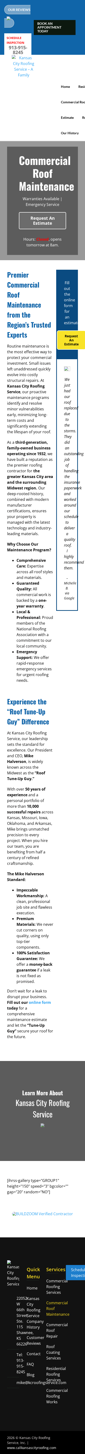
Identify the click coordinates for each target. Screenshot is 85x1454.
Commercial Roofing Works (51, 1396)
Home (31, 1288)
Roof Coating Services (51, 1352)
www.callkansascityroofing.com (31, 1447)
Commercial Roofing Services (51, 1286)
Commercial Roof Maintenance (51, 1308)
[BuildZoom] (42, 1213)
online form (40, 1002)
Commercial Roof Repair (51, 1330)
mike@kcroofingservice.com (41, 1382)
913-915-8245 (18, 50)
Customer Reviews (31, 1340)
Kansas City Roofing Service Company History (31, 1313)
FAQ (30, 1364)
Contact (31, 1353)
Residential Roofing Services (51, 1374)
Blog (30, 1374)
